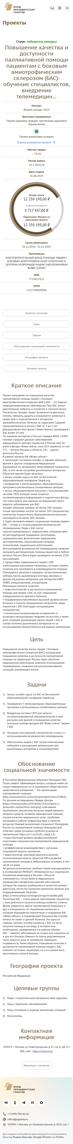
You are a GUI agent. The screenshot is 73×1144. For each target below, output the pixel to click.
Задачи (36, 335)
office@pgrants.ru (17, 1119)
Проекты (14, 22)
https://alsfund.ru (43, 1051)
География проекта (36, 357)
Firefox (60, 1137)
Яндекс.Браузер (22, 1137)
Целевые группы (37, 368)
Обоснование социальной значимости (36, 346)
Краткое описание (36, 313)
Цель (36, 324)
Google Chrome (42, 1137)
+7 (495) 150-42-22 (18, 1113)
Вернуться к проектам (37, 1065)
